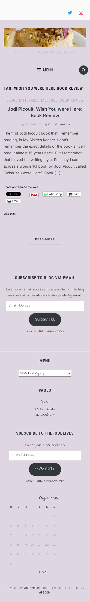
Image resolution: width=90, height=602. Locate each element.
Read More (45, 239)
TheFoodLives (45, 415)
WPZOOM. (45, 592)
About (45, 402)
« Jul (42, 571)
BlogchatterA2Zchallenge (32, 100)
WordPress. (32, 588)
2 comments (62, 124)
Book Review (72, 100)
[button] (45, 70)
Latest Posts (45, 409)
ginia (47, 124)
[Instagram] (81, 13)
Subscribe (45, 320)
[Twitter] (69, 13)
